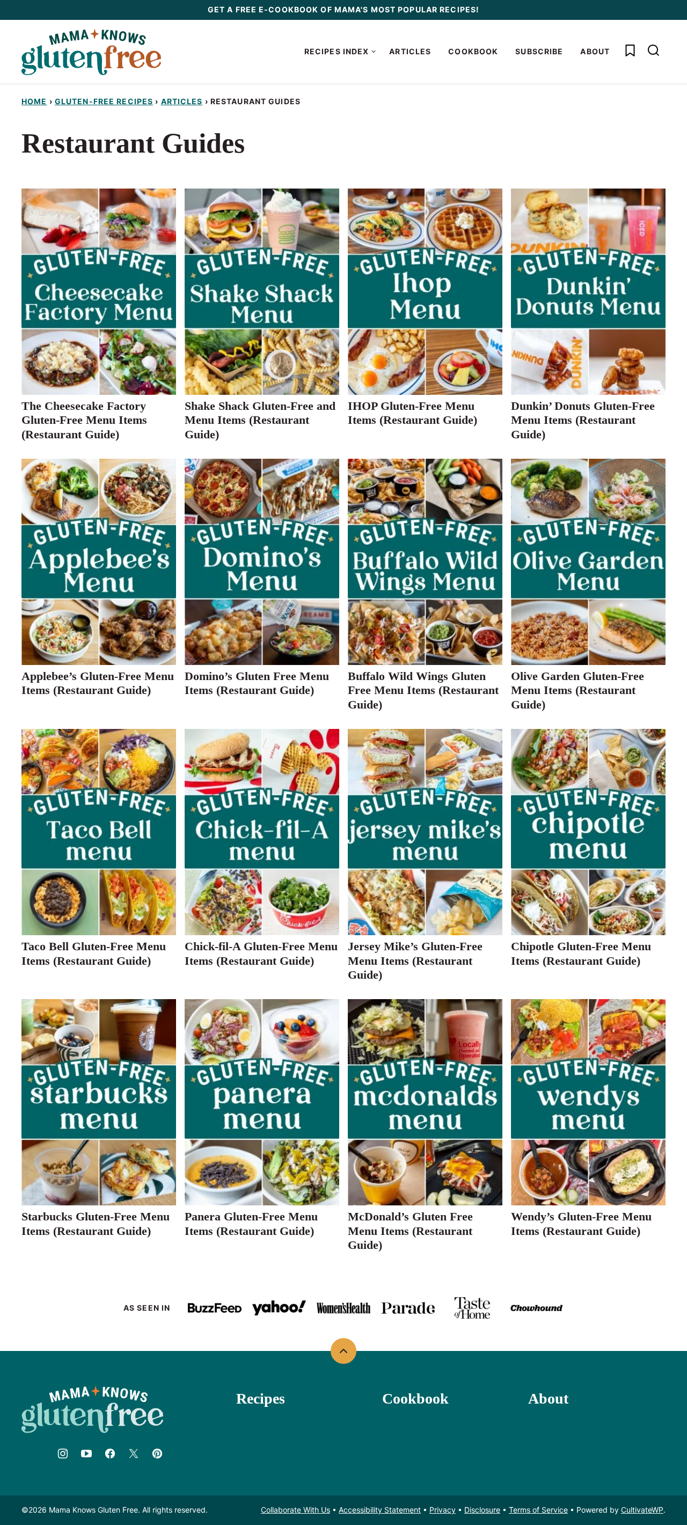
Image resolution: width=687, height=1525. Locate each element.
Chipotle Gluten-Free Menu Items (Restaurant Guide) (581, 953)
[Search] (654, 50)
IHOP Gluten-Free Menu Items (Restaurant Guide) (412, 413)
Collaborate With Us (295, 1509)
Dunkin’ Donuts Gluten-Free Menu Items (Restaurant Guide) (583, 420)
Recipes (260, 1398)
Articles (410, 51)
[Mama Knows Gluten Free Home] (91, 51)
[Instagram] (63, 1453)
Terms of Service (538, 1509)
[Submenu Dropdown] (373, 51)
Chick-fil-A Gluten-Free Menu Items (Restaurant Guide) (261, 953)
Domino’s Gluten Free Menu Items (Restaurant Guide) (257, 683)
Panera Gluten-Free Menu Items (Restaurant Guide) (251, 1223)
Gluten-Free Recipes (104, 101)
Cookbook (473, 51)
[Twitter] (133, 1453)
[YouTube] (86, 1453)
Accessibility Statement (380, 1509)
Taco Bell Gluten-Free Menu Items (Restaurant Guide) (93, 953)
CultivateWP (642, 1509)
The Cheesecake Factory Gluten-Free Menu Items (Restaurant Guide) (84, 420)
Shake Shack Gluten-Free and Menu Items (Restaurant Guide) (260, 420)
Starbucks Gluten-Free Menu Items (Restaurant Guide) (95, 1223)
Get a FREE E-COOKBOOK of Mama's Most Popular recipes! (343, 9)
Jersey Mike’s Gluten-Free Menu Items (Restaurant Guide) (415, 960)
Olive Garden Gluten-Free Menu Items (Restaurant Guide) (577, 690)
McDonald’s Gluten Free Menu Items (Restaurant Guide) (410, 1231)
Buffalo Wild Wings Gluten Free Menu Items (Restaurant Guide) (423, 690)
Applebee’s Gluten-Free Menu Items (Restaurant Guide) (97, 683)
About (595, 51)
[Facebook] (110, 1453)
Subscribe (539, 51)
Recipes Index (336, 51)
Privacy (442, 1509)
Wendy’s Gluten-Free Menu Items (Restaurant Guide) (581, 1223)
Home (34, 101)
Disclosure (482, 1509)
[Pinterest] (157, 1453)
